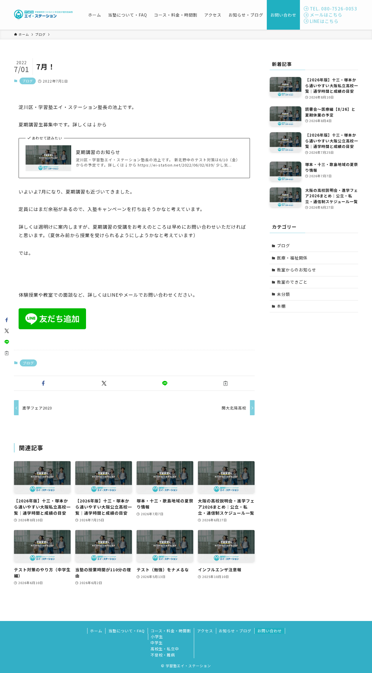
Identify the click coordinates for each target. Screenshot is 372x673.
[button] (43, 383)
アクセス (205, 630)
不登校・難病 (163, 655)
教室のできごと (292, 282)
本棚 (281, 306)
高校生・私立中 (165, 648)
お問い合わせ (269, 630)
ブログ (27, 80)
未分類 (283, 294)
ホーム (96, 630)
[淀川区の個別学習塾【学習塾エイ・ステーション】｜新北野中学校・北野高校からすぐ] (43, 15)
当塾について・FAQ (126, 630)
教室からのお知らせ (296, 270)
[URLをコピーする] (225, 383)
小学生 (157, 636)
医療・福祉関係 (292, 258)
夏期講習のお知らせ (98, 152)
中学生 (157, 642)
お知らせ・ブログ (235, 630)
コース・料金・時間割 (171, 630)
